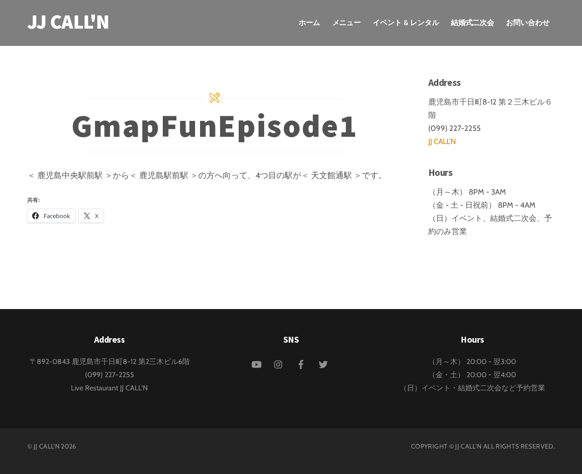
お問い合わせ (528, 22)
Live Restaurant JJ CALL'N (109, 388)
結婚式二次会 (473, 22)
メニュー (346, 22)
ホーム (310, 22)
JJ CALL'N (442, 141)
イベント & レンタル (406, 22)
